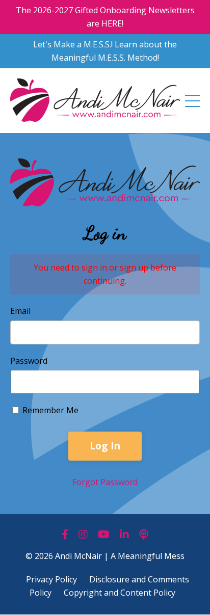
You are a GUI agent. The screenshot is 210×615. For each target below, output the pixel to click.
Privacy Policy (51, 579)
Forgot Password (105, 482)
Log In (105, 445)
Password (28, 360)
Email (20, 310)
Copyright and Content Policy (119, 592)
